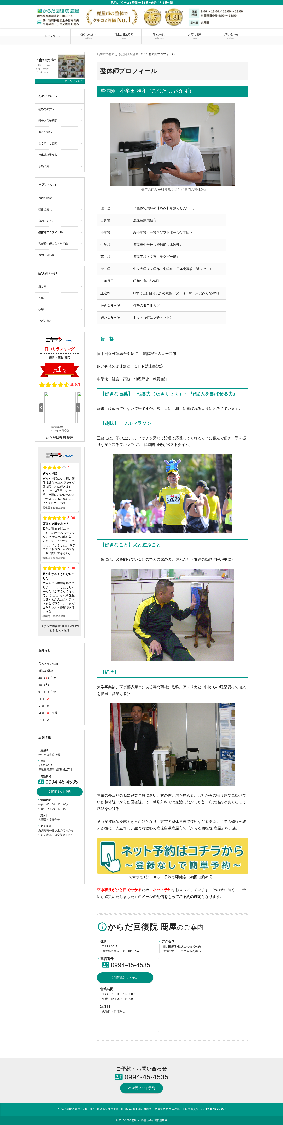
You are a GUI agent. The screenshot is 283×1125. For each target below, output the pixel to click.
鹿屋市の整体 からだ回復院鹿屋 (149, 1120)
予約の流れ (45, 166)
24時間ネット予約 (125, 977)
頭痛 (41, 309)
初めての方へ (88, 36)
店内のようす (46, 220)
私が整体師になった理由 (53, 243)
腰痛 (41, 298)
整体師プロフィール (50, 232)
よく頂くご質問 (47, 143)
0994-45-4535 (126, 965)
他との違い (159, 36)
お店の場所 (195, 36)
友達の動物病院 (207, 559)
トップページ (53, 36)
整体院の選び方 (47, 154)
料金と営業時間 (123, 36)
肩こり (42, 286)
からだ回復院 (130, 802)
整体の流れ (45, 209)
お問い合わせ (230, 36)
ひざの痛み (45, 320)
